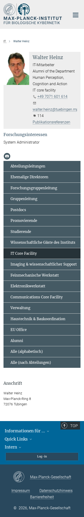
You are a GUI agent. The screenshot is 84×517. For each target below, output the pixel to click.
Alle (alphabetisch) (26, 351)
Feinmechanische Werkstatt (34, 275)
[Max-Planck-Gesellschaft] (21, 477)
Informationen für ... (25, 431)
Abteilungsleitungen (27, 166)
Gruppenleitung (23, 199)
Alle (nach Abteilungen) (30, 362)
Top (74, 425)
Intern (11, 447)
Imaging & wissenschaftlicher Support (43, 264)
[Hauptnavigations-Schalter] (75, 15)
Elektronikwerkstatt (27, 286)
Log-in (42, 456)
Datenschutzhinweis (56, 490)
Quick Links (17, 439)
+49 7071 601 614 (52, 96)
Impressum (20, 490)
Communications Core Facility (36, 297)
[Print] (7, 156)
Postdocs (18, 210)
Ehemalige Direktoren (29, 177)
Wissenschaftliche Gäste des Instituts (42, 242)
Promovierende (23, 220)
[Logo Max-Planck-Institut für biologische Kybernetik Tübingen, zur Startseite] (33, 14)
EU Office (18, 329)
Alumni (16, 340)
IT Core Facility (23, 253)
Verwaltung (20, 308)
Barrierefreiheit (42, 497)
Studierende (20, 231)
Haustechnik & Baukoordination (37, 319)
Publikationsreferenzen (51, 122)
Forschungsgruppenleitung (33, 188)
